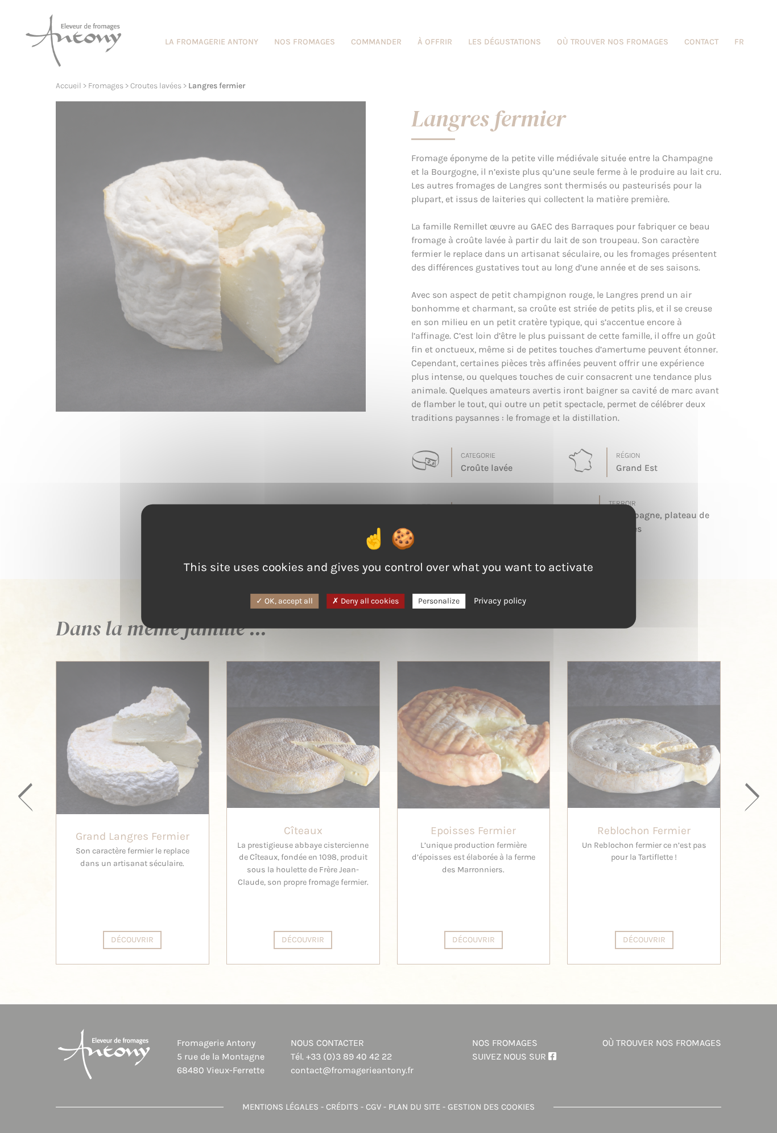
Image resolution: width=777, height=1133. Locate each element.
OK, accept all (288, 600)
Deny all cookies (369, 600)
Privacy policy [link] (500, 600)
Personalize (439, 600)
